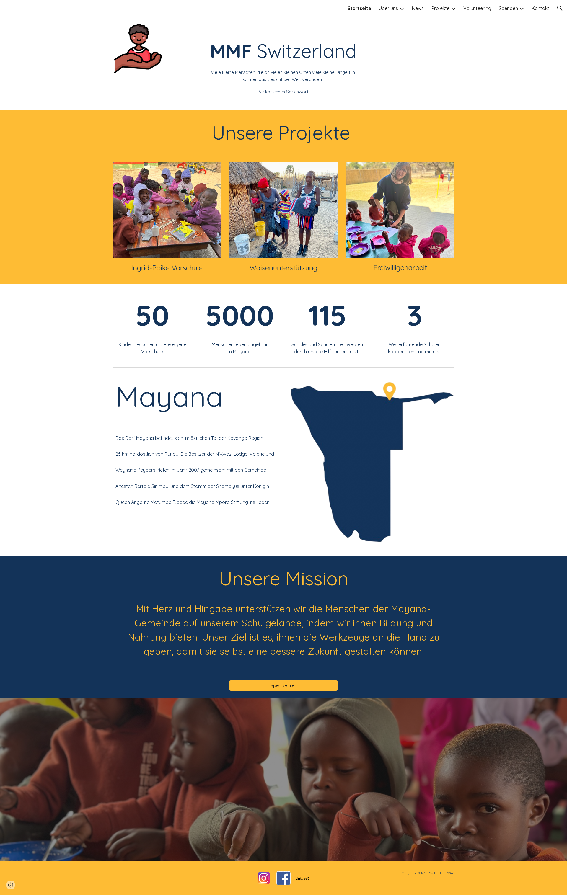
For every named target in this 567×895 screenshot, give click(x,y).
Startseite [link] (359, 8)
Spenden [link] (508, 8)
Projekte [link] (440, 8)
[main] (283, 63)
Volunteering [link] (477, 8)
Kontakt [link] (540, 8)
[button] (560, 8)
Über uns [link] (388, 8)
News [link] (418, 8)
